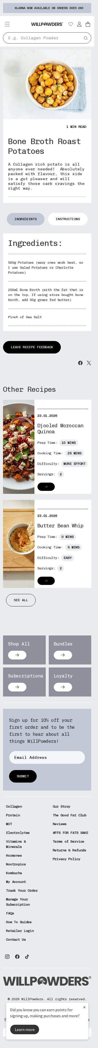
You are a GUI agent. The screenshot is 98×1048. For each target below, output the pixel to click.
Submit (23, 776)
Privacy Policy (66, 859)
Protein (13, 815)
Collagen (14, 806)
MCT (9, 824)
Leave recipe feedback (32, 347)
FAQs (10, 913)
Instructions (68, 219)
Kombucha (14, 873)
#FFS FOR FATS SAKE (70, 833)
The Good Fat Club (69, 815)
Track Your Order (22, 890)
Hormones (14, 855)
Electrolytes (18, 833)
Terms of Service (68, 841)
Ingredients (26, 219)
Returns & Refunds (69, 850)
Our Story (62, 806)
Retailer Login (20, 931)
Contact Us (16, 939)
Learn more (24, 1029)
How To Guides (19, 922)
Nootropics (16, 864)
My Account (16, 882)
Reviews (60, 824)
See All (21, 600)
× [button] (84, 1007)
